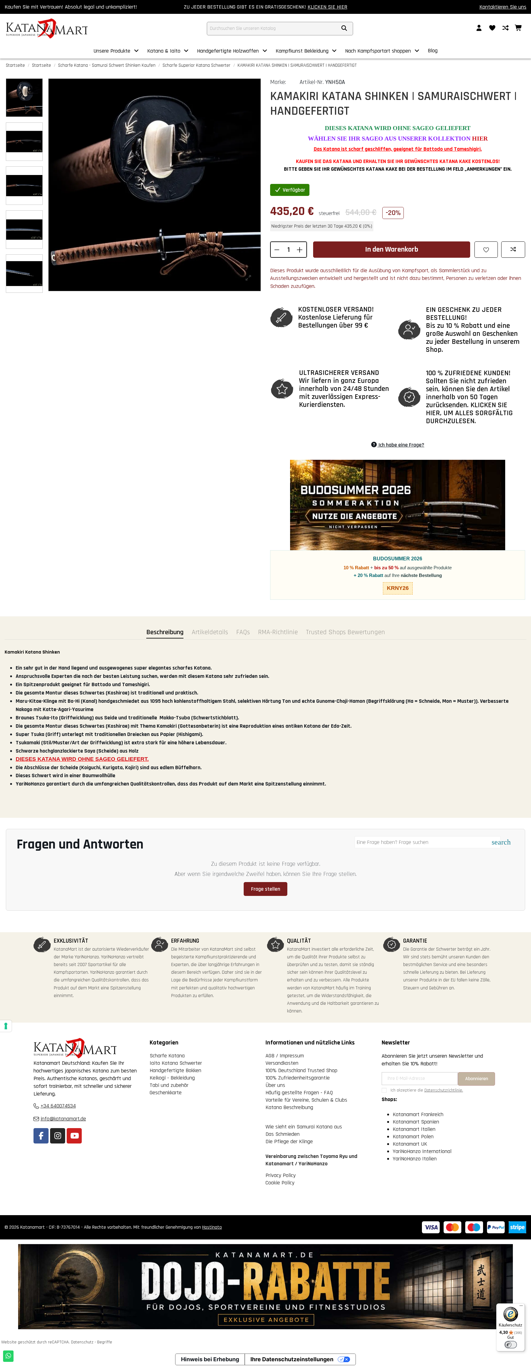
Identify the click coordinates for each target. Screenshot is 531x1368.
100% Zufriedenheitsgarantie (298, 1077)
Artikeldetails (210, 633)
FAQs (243, 633)
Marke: (278, 82)
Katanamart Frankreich (418, 1114)
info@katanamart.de (63, 1118)
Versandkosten (282, 1063)
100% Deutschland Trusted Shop (301, 1070)
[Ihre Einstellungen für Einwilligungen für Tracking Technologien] (6, 1026)
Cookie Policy (280, 1182)
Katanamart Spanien (416, 1121)
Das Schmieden (283, 1134)
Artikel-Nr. (312, 82)
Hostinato (212, 1227)
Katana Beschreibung (289, 1107)
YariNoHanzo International (422, 1151)
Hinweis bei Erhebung (210, 1359)
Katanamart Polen (413, 1136)
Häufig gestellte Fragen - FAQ (299, 1092)
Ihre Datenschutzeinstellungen (291, 1359)
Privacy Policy (281, 1175)
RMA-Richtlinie (278, 633)
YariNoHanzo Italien (415, 1158)
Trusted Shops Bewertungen (345, 633)
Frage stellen (265, 889)
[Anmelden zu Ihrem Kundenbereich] (479, 28)
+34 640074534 (58, 1105)
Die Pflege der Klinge (289, 1141)
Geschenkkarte (166, 1092)
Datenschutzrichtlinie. (443, 1090)
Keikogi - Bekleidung (172, 1077)
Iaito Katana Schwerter (176, 1063)
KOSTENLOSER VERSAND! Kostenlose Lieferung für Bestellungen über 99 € (336, 317)
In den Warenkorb (391, 249)
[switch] (511, 1344)
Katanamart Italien (414, 1129)
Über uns (275, 1085)
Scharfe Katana (167, 1055)
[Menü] (521, 1307)
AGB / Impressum (285, 1055)
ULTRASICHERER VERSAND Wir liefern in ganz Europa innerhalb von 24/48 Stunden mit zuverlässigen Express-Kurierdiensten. (344, 388)
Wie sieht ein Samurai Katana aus (304, 1126)
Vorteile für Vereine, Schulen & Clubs (306, 1100)
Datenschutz (82, 1342)
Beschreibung (164, 633)
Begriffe (104, 1342)
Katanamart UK (410, 1143)
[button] (117, 50)
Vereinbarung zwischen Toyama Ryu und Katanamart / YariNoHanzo (311, 1160)
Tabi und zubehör (169, 1085)
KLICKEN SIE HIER (327, 6)
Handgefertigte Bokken (175, 1070)
